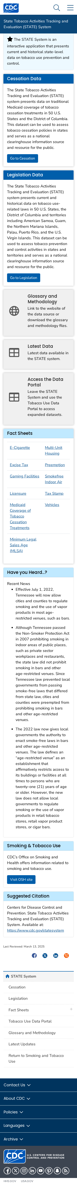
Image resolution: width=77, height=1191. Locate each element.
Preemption (55, 464)
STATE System (23, 976)
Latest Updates (22, 1044)
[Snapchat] (57, 1170)
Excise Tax (19, 464)
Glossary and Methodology (32, 1032)
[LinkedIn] (32, 1170)
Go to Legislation (23, 277)
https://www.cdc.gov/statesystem (35, 930)
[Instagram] (24, 1170)
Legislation (18, 998)
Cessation (17, 987)
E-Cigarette (20, 447)
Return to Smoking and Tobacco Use (36, 1058)
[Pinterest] (49, 1170)
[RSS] (65, 1170)
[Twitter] (15, 1170)
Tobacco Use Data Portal (30, 1021)
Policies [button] (11, 1112)
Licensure (18, 493)
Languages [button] (15, 1125)
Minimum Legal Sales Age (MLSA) (23, 545)
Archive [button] (11, 1139)
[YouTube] (40, 1170)
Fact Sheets (19, 1010)
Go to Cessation (22, 158)
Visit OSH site (21, 879)
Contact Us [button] (15, 1085)
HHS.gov (10, 1181)
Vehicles (52, 504)
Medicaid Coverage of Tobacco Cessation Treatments (20, 516)
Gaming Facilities (24, 476)
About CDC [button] (15, 1098)
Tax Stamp (54, 493)
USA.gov (27, 1181)
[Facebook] (7, 1170)
